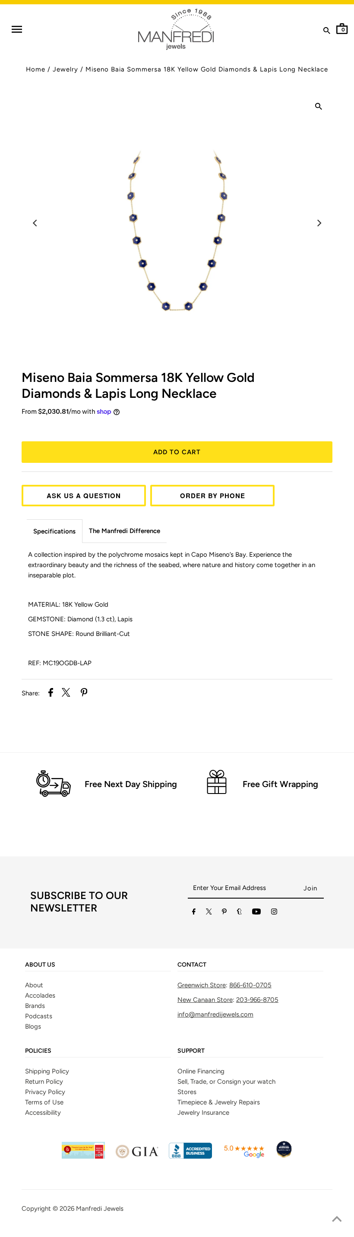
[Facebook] (194, 913)
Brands (35, 1006)
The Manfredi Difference (124, 531)
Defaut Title (177, 427)
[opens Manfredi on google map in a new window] (244, 1156)
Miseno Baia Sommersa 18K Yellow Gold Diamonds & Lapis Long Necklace (206, 69)
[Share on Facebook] (50, 694)
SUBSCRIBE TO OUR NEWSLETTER (79, 901)
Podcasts (38, 1016)
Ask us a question (84, 495)
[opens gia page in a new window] (137, 1156)
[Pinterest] (224, 913)
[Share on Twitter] (66, 694)
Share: (31, 693)
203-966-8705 (257, 1000)
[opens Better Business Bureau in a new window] (190, 1156)
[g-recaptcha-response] (177, 1231)
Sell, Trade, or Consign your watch (226, 1081)
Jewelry (65, 69)
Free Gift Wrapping (280, 784)
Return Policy (44, 1081)
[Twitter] (209, 913)
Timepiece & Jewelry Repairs (218, 1102)
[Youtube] (256, 913)
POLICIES (38, 1051)
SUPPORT (191, 1051)
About (34, 985)
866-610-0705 (250, 985)
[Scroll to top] (336, 1219)
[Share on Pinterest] (84, 694)
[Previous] (35, 223)
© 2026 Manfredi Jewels (88, 1208)
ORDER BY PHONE (212, 495)
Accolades (40, 995)
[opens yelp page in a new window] (83, 1156)
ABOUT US (40, 964)
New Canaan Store (205, 1000)
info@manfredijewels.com (215, 1014)
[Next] (318, 223)
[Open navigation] (16, 29)
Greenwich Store (201, 985)
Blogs (33, 1026)
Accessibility (43, 1112)
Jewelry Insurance (203, 1112)
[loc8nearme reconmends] (284, 1156)
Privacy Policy (45, 1092)
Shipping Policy (47, 1071)
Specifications (54, 531)
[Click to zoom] (318, 107)
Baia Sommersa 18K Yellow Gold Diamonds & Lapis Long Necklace (138, 385)
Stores (186, 1092)
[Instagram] (274, 913)
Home (35, 69)
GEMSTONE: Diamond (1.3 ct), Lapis (80, 619)
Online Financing (200, 1071)
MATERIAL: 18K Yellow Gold (68, 604)
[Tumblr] (239, 913)
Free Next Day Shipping (131, 784)
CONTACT (191, 964)
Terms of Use (44, 1102)
